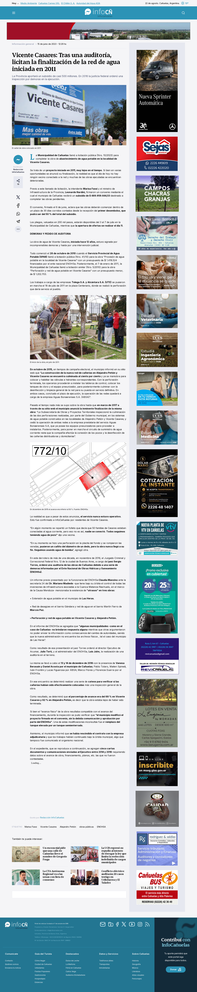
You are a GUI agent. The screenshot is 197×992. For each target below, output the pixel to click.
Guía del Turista (43, 953)
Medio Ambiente (28, 3)
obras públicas (86, 826)
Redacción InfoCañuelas (52, 817)
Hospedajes (40, 979)
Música (135, 968)
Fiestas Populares (42, 971)
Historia (135, 961)
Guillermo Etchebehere (75, 975)
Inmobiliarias (104, 968)
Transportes (104, 964)
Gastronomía (40, 975)
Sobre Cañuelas (140, 953)
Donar (173, 969)
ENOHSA (101, 826)
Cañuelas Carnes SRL (49, 3)
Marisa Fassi (31, 826)
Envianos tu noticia (13, 968)
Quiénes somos (12, 964)
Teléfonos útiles (106, 961)
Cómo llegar (40, 961)
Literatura (136, 971)
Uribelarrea (39, 968)
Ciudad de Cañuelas (43, 964)
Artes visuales (138, 975)
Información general (23, 44)
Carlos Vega (71, 971)
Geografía (136, 964)
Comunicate (11, 953)
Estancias (39, 982)
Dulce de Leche (72, 961)
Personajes (137, 979)
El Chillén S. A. (68, 3)
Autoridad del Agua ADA (88, 3)
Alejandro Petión (68, 826)
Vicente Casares (48, 826)
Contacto (9, 961)
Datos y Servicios (108, 953)
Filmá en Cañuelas (73, 968)
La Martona (70, 964)
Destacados (72, 953)
